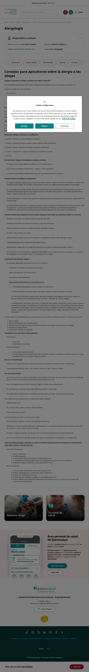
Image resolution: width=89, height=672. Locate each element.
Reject (44, 126)
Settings (64, 126)
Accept (24, 126)
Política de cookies (68, 119)
